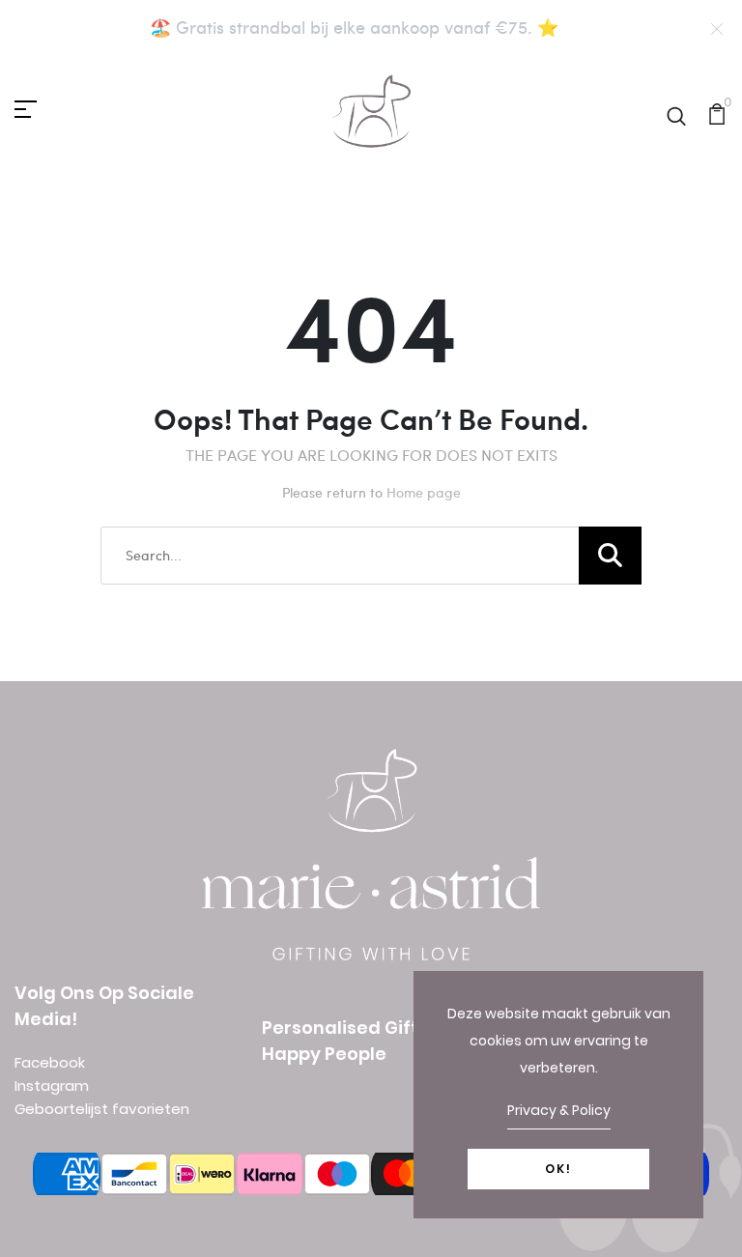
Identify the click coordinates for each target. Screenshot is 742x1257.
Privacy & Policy (559, 1110)
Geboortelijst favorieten (101, 1109)
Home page (423, 492)
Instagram (51, 1085)
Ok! (558, 1168)
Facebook (49, 1062)
